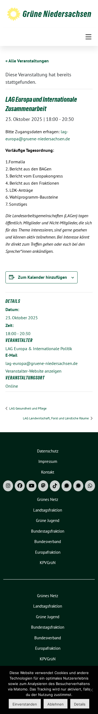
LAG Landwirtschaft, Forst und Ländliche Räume (56, 418)
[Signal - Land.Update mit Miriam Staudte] (78, 485)
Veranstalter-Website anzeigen (33, 371)
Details (79, 704)
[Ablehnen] (91, 690)
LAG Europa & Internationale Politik (38, 348)
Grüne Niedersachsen (57, 14)
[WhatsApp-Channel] (90, 485)
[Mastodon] (43, 485)
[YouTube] (31, 485)
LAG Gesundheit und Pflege (27, 408)
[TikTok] (55, 485)
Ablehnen (55, 704)
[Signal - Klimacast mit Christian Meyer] (67, 485)
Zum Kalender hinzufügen (42, 277)
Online (11, 386)
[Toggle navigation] (88, 37)
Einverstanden (25, 704)
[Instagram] (8, 485)
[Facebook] (20, 485)
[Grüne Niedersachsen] (13, 14)
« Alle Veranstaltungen (27, 60)
